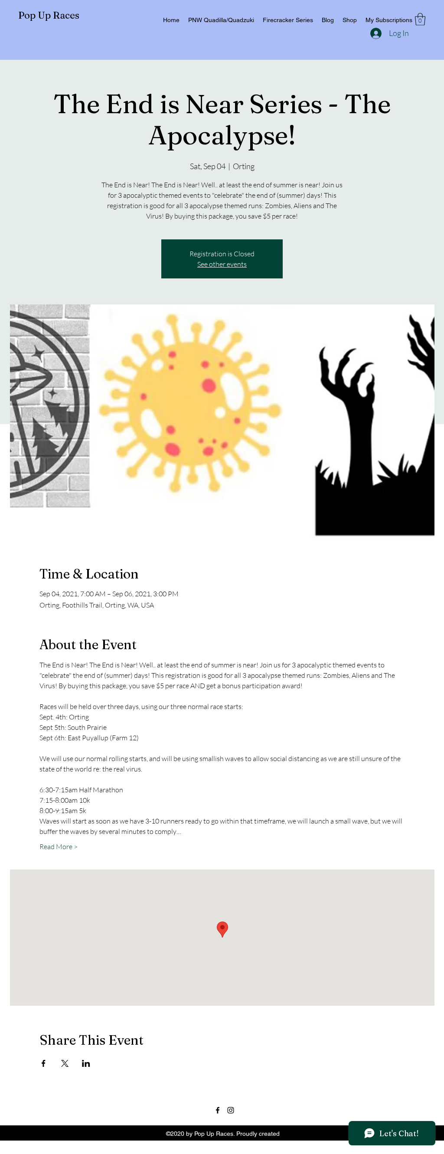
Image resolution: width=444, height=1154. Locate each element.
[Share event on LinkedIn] (86, 1063)
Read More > (58, 846)
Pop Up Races (48, 15)
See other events (222, 264)
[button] (420, 19)
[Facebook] (217, 1110)
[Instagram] (230, 1110)
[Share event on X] (65, 1063)
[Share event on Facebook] (43, 1063)
